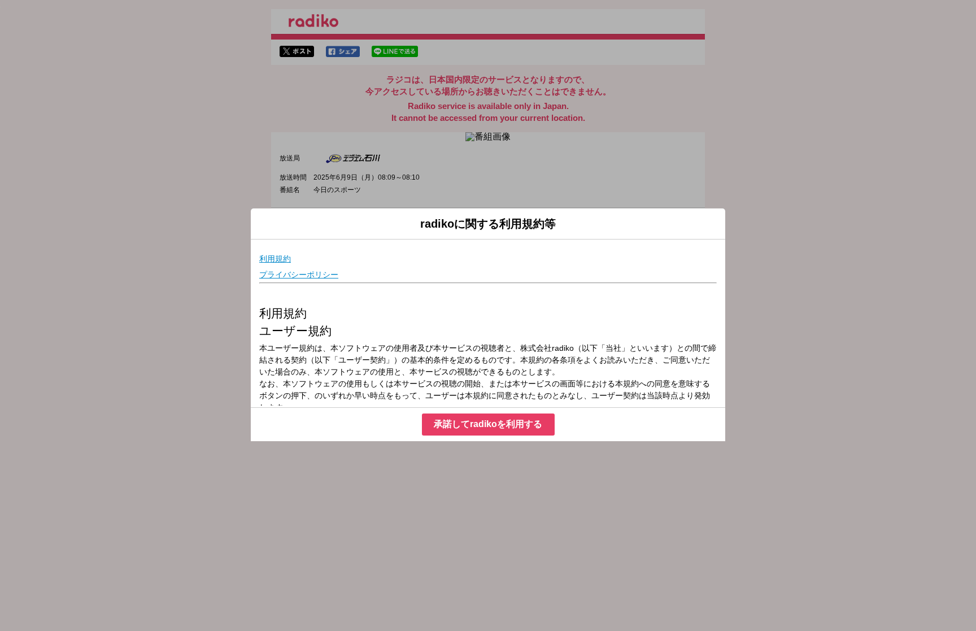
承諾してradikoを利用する (488, 424)
